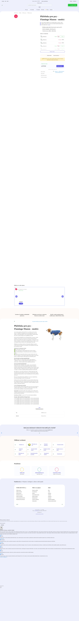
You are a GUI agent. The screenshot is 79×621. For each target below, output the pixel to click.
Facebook (49, 497)
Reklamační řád (34, 497)
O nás (49, 491)
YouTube (49, 494)
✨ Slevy (47, 9)
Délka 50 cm (44, 49)
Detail (21, 303)
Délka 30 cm (44, 36)
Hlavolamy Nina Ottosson (20, 499)
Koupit (62, 36)
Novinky (42, 9)
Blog (5, 1)
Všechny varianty (52, 51)
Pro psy (26, 9)
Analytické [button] (1, 542)
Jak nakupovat (34, 491)
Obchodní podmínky (51, 499)
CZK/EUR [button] (74, 1)
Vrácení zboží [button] (42, 73)
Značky (51, 9)
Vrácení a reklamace (35, 499)
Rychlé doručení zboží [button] (43, 75)
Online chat (22, 472)
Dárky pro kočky (19, 491)
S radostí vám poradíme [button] (44, 77)
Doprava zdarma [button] (43, 71)
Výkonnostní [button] (2, 538)
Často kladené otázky (35, 494)
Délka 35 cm (44, 39)
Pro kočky (32, 9)
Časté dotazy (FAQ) (57, 472)
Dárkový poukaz (35, 496)
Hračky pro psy (18, 493)
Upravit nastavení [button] (2, 523)
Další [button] (7, 1)
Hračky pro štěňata (19, 496)
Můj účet (71, 1)
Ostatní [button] (1, 549)
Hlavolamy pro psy (19, 494)
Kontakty (3, 1)
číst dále (49, 24)
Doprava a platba (35, 490)
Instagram (49, 496)
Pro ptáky (38, 9)
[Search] (39, 7)
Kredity (45, 1)
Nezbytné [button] (1, 553)
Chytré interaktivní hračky (20, 497)
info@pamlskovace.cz (39, 472)
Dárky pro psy (18, 490)
